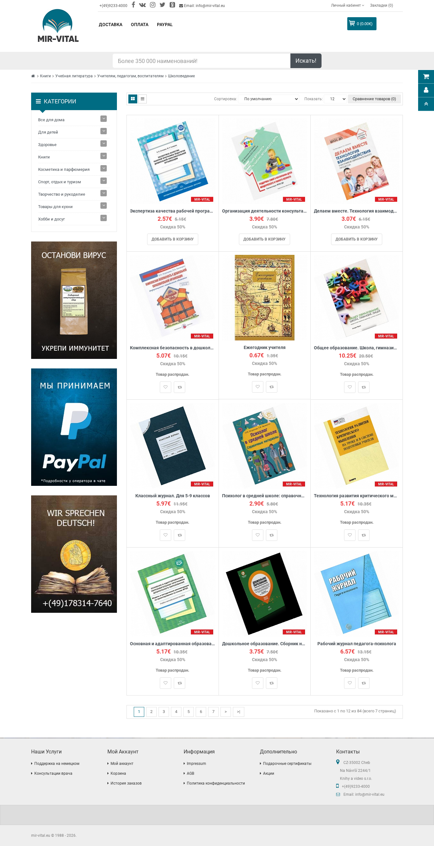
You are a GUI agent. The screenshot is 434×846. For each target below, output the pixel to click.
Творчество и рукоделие (61, 194)
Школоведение (181, 76)
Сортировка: (225, 99)
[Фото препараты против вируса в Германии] (74, 300)
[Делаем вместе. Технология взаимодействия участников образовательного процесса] (356, 160)
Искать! (305, 60)
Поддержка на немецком (56, 763)
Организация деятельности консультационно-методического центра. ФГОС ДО (265, 211)
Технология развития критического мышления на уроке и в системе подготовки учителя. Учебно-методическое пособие (356, 495)
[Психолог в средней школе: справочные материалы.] (265, 445)
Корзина (118, 773)
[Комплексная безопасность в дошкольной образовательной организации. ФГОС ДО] (172, 297)
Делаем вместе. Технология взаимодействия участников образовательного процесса (356, 211)
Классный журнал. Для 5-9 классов (172, 495)
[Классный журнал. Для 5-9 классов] (172, 445)
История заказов (126, 783)
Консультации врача (53, 773)
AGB (190, 773)
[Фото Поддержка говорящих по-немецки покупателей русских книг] (74, 554)
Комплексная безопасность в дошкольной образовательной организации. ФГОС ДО (172, 348)
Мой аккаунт (122, 763)
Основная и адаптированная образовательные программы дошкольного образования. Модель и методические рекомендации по (172, 643)
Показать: (313, 99)
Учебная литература (74, 76)
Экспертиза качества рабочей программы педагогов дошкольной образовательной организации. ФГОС (172, 211)
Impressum (196, 763)
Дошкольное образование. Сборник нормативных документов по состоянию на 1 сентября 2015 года (265, 643)
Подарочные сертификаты (287, 763)
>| (238, 711)
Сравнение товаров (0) (374, 98)
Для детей (48, 132)
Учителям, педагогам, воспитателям (130, 76)
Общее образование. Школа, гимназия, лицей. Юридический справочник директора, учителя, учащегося (356, 348)
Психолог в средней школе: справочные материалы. (265, 495)
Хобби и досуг (51, 219)
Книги (45, 76)
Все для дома (51, 119)
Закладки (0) (381, 5)
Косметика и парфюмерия (64, 169)
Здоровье (47, 144)
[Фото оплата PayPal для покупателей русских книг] (74, 427)
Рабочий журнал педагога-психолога (356, 643)
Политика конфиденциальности (216, 783)
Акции (268, 773)
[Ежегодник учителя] (265, 297)
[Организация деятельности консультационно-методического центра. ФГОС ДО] (265, 160)
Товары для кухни (55, 206)
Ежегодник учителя (265, 347)
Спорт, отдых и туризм (59, 181)
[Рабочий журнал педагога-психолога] (356, 593)
